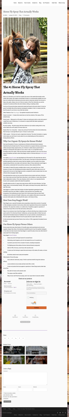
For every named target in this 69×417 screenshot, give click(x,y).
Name (4, 386)
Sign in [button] (15, 287)
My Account (15, 317)
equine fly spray (12, 157)
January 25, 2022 (13, 15)
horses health (43, 153)
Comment (5, 371)
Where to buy (62, 2)
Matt (6, 15)
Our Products (46, 2)
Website (35, 386)
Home (15, 2)
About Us (20, 2)
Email (19, 386)
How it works (27, 2)
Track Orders (25, 317)
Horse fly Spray (13, 235)
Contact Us (34, 2)
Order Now (54, 2)
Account (10, 283)
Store (5, 283)
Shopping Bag (35, 317)
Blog (40, 2)
